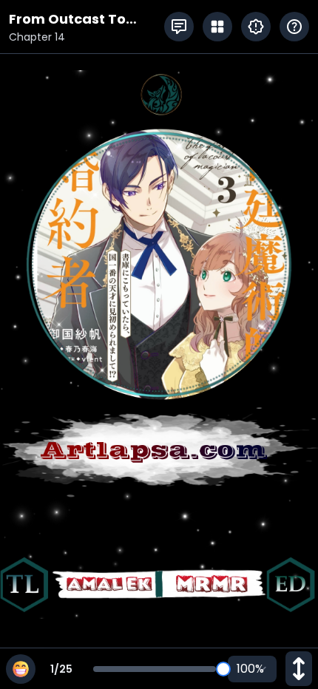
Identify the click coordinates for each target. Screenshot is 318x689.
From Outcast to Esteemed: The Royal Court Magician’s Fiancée (82, 20)
